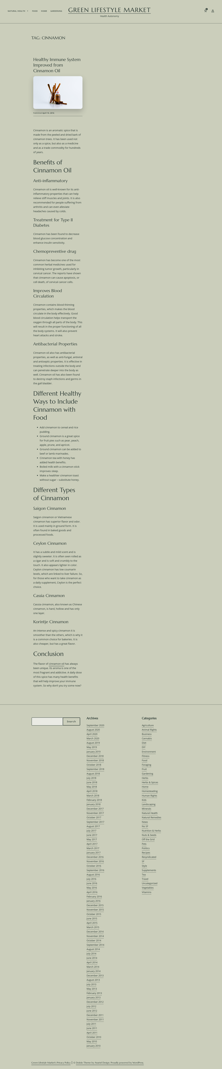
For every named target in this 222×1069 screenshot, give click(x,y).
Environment (149, 751)
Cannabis (147, 738)
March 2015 (93, 927)
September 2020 (95, 725)
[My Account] (212, 11)
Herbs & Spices (150, 782)
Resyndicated (149, 856)
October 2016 (94, 865)
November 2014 (95, 936)
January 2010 (93, 1045)
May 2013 (92, 988)
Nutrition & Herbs (151, 830)
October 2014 (94, 940)
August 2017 (93, 826)
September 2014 (95, 944)
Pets (144, 843)
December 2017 (95, 808)
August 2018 (93, 773)
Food (35, 11)
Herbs (145, 777)
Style (144, 865)
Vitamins (146, 892)
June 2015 (92, 918)
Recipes (146, 852)
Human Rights (149, 795)
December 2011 (95, 1015)
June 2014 (92, 957)
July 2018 (91, 777)
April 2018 (92, 791)
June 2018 (92, 782)
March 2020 (93, 738)
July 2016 (91, 878)
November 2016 (95, 861)
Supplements (149, 870)
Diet (144, 742)
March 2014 (93, 966)
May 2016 (92, 887)
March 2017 (93, 848)
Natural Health (16, 11)
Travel (145, 878)
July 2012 (91, 1006)
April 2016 (92, 892)
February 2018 (94, 799)
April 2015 (92, 922)
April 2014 (92, 962)
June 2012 (92, 1010)
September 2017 (95, 821)
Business (147, 734)
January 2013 (93, 997)
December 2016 (95, 856)
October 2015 (94, 914)
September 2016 (95, 870)
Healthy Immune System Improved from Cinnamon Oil (57, 65)
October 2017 (94, 817)
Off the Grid (148, 839)
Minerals (146, 808)
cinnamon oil (56, 663)
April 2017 (92, 843)
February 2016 (94, 896)
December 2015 (95, 905)
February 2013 (94, 993)
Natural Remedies (151, 817)
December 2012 (95, 1001)
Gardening (56, 11)
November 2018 (95, 760)
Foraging (146, 764)
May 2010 (92, 1041)
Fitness (145, 756)
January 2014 (93, 971)
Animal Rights (149, 729)
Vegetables (148, 887)
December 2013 (95, 975)
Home (44, 11)
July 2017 (91, 830)
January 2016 (93, 900)
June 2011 (92, 1028)
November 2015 (95, 909)
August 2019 (93, 742)
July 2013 (91, 984)
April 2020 (92, 734)
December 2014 (95, 931)
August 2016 (93, 874)
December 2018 (95, 756)
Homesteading (150, 791)
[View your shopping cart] (209, 11)
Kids (144, 799)
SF (143, 861)
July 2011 (91, 1023)
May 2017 (92, 839)
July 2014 (91, 953)
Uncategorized (149, 883)
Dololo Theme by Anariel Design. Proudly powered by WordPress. (110, 1062)
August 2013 (93, 979)
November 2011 (95, 1019)
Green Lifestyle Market (109, 10)
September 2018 (95, 769)
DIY (143, 747)
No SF (145, 826)
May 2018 (92, 786)
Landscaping (148, 804)
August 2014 (93, 949)
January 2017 (93, 852)
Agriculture (148, 725)
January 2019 (93, 751)
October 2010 (94, 1037)
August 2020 (93, 729)
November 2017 (95, 813)
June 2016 (92, 883)
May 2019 (92, 747)
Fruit (144, 769)
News (145, 821)
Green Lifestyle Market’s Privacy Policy (51, 1062)
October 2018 (94, 764)
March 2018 (93, 795)
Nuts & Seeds (149, 835)
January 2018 (93, 804)
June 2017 (92, 835)
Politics (146, 848)
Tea (144, 874)
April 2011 (92, 1032)
